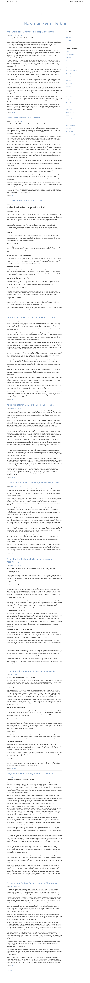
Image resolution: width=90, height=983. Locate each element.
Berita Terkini (13, 112)
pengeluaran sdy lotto (71, 135)
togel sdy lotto (69, 131)
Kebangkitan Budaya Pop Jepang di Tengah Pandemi (31, 317)
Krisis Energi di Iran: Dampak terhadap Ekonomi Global (31, 32)
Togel (67, 51)
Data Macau (69, 34)
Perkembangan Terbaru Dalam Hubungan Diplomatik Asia (33, 883)
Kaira (15, 982)
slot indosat (69, 64)
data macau (68, 128)
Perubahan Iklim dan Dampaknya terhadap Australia (31, 671)
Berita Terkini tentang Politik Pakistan (23, 117)
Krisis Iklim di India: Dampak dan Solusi (24, 200)
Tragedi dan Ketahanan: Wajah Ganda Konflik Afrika (30, 773)
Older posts (10, 970)
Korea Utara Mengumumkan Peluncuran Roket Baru (30, 405)
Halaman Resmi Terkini (45, 23)
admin (21, 35)
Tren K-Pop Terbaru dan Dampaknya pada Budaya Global (33, 483)
